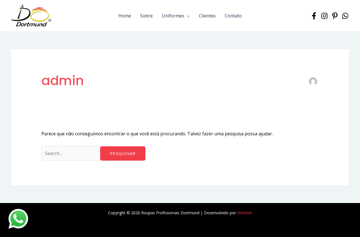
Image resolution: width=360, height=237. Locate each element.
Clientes (207, 16)
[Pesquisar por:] (70, 153)
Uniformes (173, 16)
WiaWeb (244, 212)
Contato (233, 16)
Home (124, 16)
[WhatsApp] (345, 15)
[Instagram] (324, 15)
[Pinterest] (334, 15)
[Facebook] (314, 15)
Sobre (146, 16)
